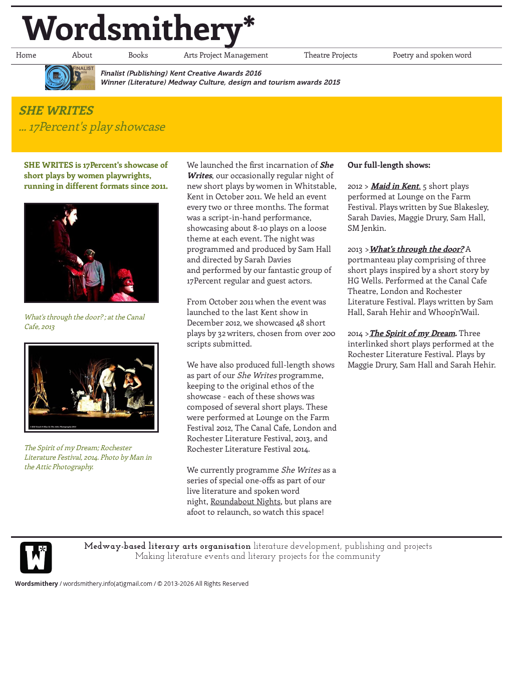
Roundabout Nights (245, 501)
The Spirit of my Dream (412, 332)
